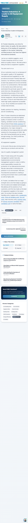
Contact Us (14, 296)
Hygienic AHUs (7, 309)
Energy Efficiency (7, 316)
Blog (7, 28)
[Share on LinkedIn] (19, 36)
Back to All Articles (8, 236)
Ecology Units (14, 311)
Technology (21, 314)
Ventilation (14, 314)
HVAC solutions (18, 124)
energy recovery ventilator (11, 201)
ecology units (21, 199)
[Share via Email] (22, 36)
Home (2, 28)
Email (6, 248)
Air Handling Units (7, 306)
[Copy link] (16, 36)
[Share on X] (25, 36)
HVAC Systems (7, 314)
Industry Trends (16, 316)
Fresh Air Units (15, 309)
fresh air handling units (12, 197)
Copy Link (19, 248)
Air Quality (6, 319)
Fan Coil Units (16, 306)
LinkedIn (7, 245)
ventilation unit (5, 203)
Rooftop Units (6, 311)
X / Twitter (19, 245)
